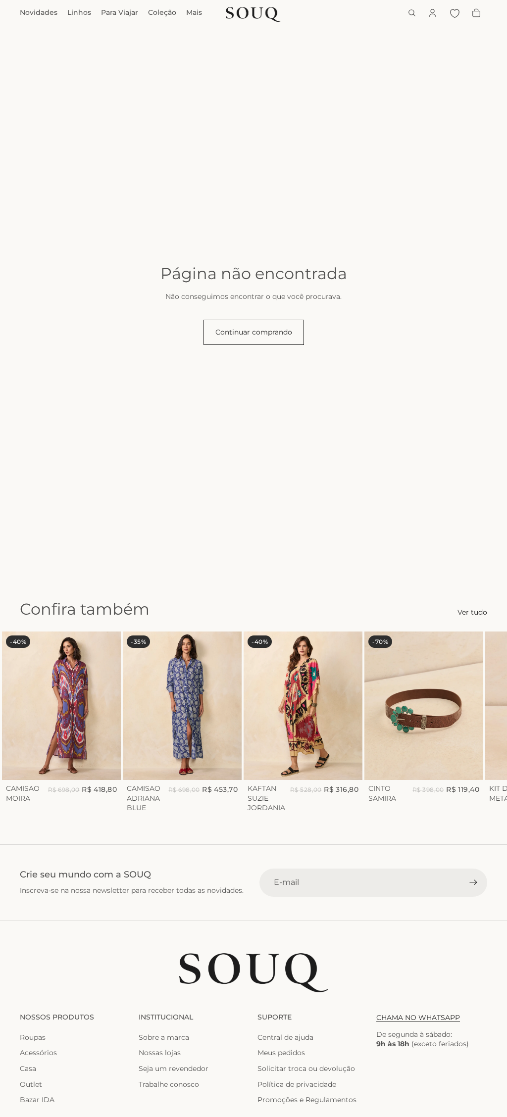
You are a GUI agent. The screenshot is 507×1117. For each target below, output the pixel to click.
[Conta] (433, 13)
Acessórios (38, 1052)
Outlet (31, 1084)
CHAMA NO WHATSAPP (418, 1017)
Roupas (33, 1037)
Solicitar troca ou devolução (306, 1068)
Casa (28, 1068)
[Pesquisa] (412, 13)
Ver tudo (472, 612)
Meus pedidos (281, 1052)
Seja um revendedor (173, 1068)
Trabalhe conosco (169, 1084)
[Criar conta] (473, 882)
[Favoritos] (454, 13)
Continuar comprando (253, 332)
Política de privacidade (296, 1084)
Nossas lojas (160, 1052)
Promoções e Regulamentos (306, 1099)
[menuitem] (194, 13)
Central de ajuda (285, 1037)
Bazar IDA (37, 1099)
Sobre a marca (164, 1037)
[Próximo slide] (476, 722)
